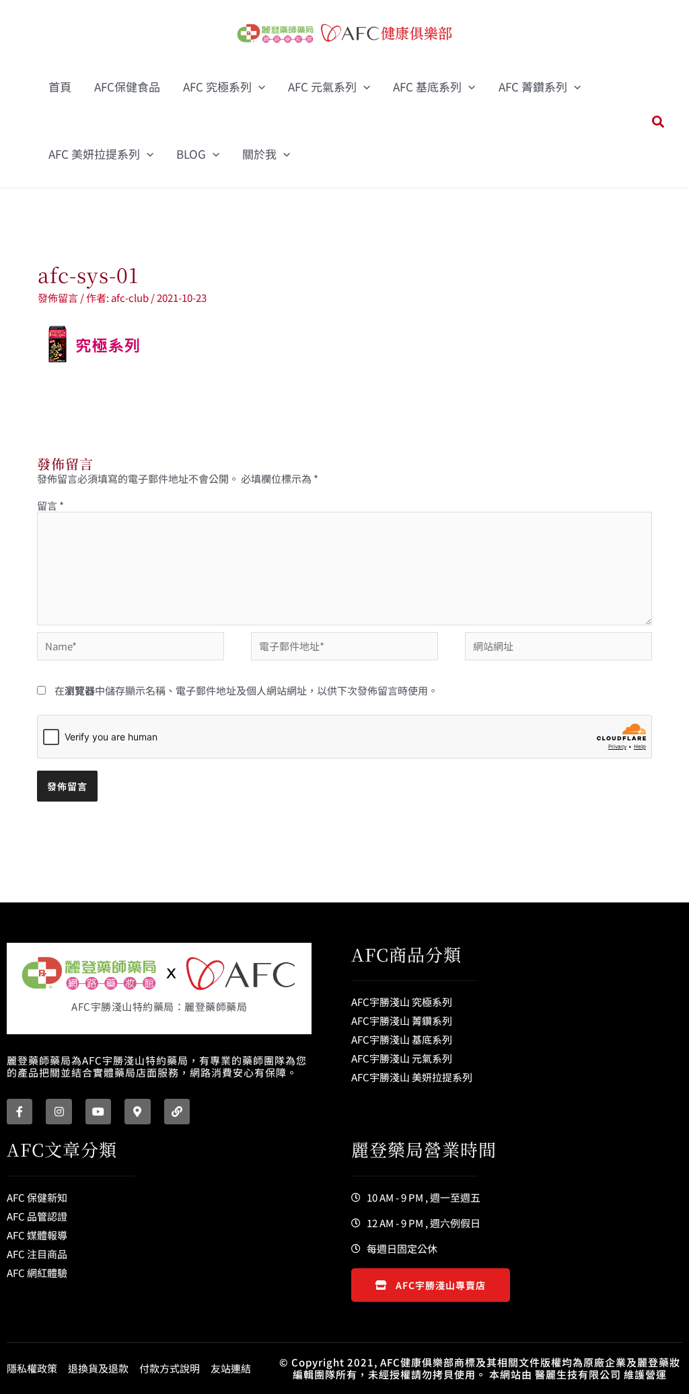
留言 (50, 505)
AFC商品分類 (406, 953)
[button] (258, 86)
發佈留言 (58, 298)
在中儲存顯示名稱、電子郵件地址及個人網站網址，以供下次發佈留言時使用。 (246, 690)
